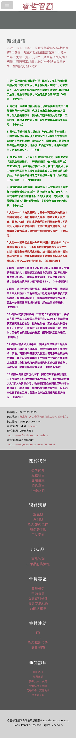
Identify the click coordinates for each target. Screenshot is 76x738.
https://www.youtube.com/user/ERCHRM (31, 444)
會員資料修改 (38, 598)
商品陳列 (38, 558)
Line (38, 637)
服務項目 (38, 475)
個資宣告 (38, 485)
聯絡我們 (38, 490)
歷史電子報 (38, 695)
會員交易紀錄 (38, 603)
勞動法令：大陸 (38, 685)
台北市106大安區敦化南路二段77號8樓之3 (43, 416)
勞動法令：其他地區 (38, 690)
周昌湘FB (38, 647)
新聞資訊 (38, 672)
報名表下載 (38, 529)
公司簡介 (38, 470)
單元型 (38, 514)
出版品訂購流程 (38, 563)
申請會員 (38, 593)
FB (38, 632)
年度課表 (38, 534)
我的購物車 (38, 608)
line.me (32, 426)
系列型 (38, 519)
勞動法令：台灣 (38, 681)
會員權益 (38, 588)
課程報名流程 (38, 524)
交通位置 (38, 480)
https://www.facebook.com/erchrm (27, 435)
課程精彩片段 (38, 642)
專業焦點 (38, 676)
